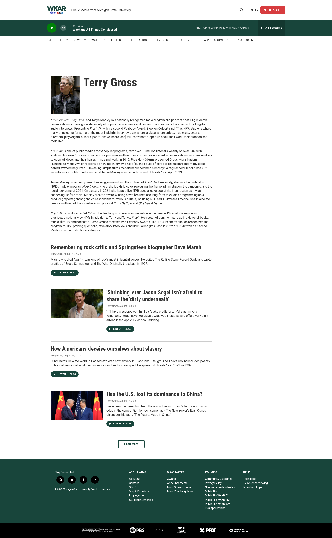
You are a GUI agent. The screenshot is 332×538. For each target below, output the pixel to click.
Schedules (55, 40)
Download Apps (252, 487)
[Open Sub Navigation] (67, 40)
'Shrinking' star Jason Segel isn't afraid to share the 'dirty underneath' (154, 295)
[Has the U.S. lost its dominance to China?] (77, 405)
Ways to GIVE (214, 40)
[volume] (63, 28)
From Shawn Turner (179, 487)
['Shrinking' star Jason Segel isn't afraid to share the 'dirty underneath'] (77, 303)
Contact (134, 483)
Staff (132, 487)
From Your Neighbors (180, 491)
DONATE (274, 10)
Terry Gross (56, 253)
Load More (131, 444)
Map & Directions (139, 491)
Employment (137, 495)
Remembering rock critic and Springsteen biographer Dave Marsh (126, 247)
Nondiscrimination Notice (220, 487)
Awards (172, 478)
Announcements (177, 483)
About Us (134, 478)
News (77, 40)
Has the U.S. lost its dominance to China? (154, 394)
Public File (211, 491)
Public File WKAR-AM (217, 504)
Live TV (253, 10)
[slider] (69, 28)
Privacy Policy (213, 483)
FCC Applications (215, 508)
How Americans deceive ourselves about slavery (106, 348)
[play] (52, 28)
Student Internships (141, 499)
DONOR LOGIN (243, 40)
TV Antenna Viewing (255, 483)
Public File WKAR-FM (217, 499)
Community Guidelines (218, 478)
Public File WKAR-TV (217, 495)
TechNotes (249, 478)
